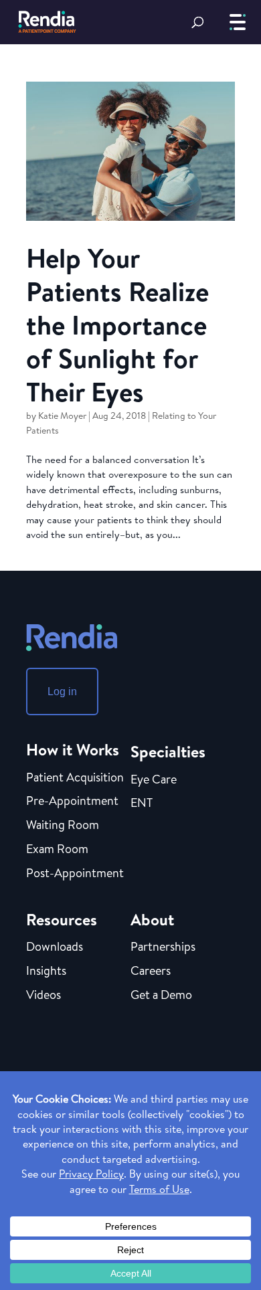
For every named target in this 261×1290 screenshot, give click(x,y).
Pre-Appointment (72, 801)
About (152, 919)
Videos (43, 995)
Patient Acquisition (75, 778)
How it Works (72, 749)
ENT (141, 803)
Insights (46, 971)
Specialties (167, 751)
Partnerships (162, 947)
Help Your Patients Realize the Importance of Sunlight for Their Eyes (117, 324)
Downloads (54, 947)
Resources (61, 919)
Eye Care (153, 780)
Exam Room (57, 849)
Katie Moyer (62, 415)
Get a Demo (161, 995)
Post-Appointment (75, 873)
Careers (150, 971)
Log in (62, 691)
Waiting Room (62, 825)
